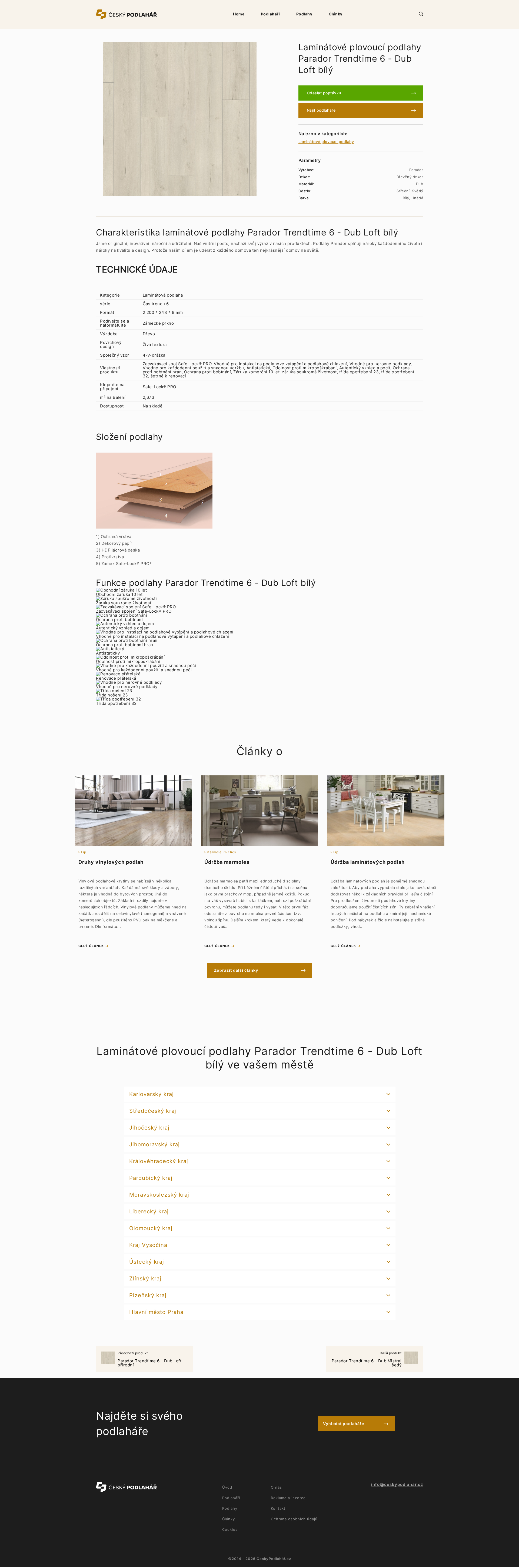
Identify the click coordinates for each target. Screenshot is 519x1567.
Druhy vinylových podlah (111, 862)
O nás (276, 1487)
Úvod (227, 1487)
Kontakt (278, 1508)
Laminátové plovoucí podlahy (326, 141)
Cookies (230, 1529)
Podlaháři (270, 14)
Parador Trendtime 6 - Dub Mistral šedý (367, 1359)
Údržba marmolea (226, 862)
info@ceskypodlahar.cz (397, 1484)
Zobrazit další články (236, 970)
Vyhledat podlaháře (343, 1423)
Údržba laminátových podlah (368, 862)
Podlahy (304, 14)
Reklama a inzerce (288, 1498)
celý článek (91, 946)
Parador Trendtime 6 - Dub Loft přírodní (149, 1359)
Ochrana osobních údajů (294, 1519)
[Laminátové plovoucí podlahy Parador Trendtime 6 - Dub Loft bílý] (180, 119)
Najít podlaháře (321, 110)
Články (335, 14)
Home (238, 14)
